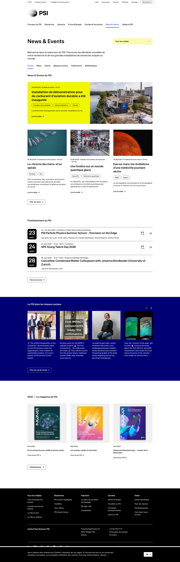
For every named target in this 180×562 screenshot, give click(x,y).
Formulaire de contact (118, 532)
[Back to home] (38, 13)
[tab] (132, 41)
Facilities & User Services (59, 2)
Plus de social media (38, 370)
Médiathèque (36, 467)
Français (134, 2)
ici (107, 555)
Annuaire (113, 535)
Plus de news (35, 202)
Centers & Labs (40, 2)
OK (147, 554)
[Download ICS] (138, 233)
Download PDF (34, 455)
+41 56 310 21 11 (115, 529)
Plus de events (36, 280)
